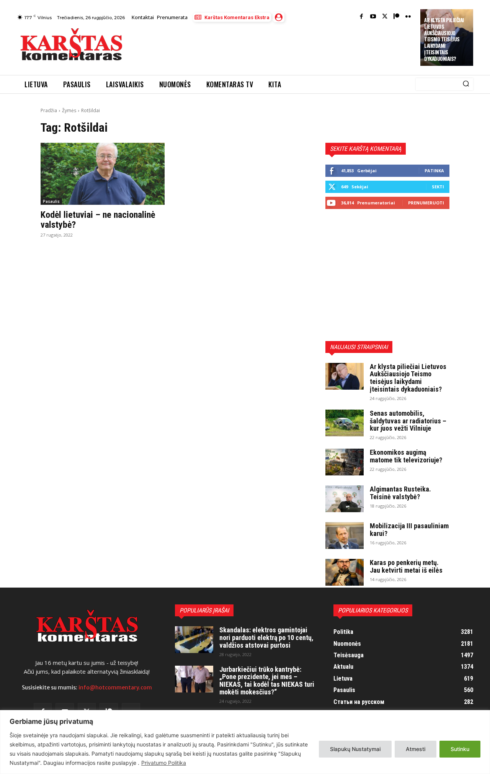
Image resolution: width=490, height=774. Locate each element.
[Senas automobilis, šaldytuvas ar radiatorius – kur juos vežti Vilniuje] (344, 423)
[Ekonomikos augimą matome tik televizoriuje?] (344, 462)
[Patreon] (396, 17)
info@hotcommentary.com (115, 687)
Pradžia (49, 110)
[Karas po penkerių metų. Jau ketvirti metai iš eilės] (344, 572)
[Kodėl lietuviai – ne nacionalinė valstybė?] (103, 174)
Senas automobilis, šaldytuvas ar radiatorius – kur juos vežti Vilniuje (408, 421)
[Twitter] (385, 17)
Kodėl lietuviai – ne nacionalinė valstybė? (98, 219)
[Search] (466, 84)
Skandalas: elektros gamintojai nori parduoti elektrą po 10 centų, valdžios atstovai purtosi (266, 637)
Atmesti (415, 749)
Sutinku (460, 749)
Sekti (438, 186)
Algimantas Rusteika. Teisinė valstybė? (400, 493)
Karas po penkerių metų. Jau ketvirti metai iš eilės (406, 566)
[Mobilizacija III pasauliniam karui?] (344, 535)
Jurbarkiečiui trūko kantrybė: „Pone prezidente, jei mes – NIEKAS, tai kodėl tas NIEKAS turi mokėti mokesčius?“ (266, 680)
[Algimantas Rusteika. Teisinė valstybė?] (344, 498)
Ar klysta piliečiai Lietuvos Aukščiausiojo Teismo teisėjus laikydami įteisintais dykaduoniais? (444, 39)
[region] (245, 742)
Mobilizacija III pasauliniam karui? (409, 529)
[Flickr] (408, 17)
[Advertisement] (272, 46)
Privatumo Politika (163, 762)
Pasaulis (51, 201)
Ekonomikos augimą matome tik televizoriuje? (406, 456)
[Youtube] (373, 17)
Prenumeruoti (426, 203)
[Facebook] (361, 17)
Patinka (434, 170)
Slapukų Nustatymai (355, 749)
